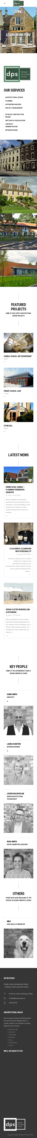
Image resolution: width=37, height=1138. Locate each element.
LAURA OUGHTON (14, 744)
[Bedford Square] (18, 158)
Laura (9, 495)
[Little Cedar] (18, 231)
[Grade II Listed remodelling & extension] (18, 594)
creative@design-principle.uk (17, 998)
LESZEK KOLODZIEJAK (15, 793)
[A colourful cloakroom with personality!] (18, 534)
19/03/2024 (16, 495)
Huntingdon (12, 1035)
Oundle (10, 1045)
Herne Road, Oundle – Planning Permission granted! (15, 490)
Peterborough (13, 1029)
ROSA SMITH (12, 841)
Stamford (11, 1032)
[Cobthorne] (18, 194)
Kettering (11, 1037)
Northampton (12, 1043)
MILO (9, 921)
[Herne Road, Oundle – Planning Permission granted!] (18, 475)
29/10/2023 (27, 554)
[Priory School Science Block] (18, 268)
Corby (10, 1040)
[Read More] (7, 516)
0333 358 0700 (13, 1003)
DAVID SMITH (12, 694)
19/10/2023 (16, 615)
